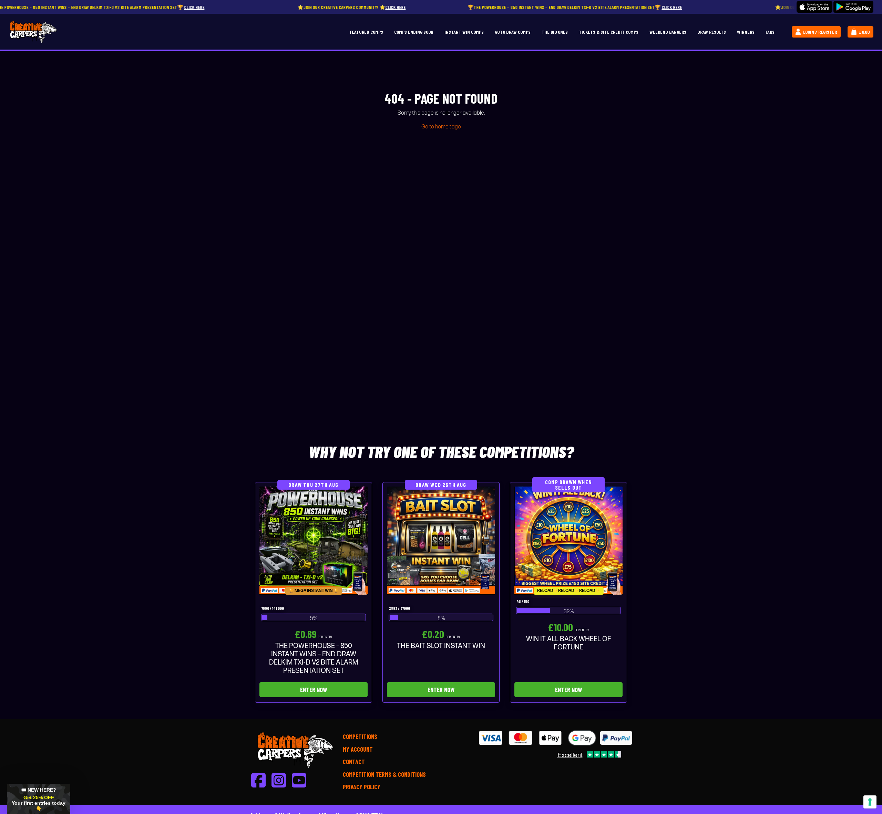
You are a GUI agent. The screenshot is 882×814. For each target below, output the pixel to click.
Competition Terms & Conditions (384, 774)
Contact (354, 761)
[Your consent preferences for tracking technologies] (869, 801)
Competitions (360, 736)
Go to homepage (441, 127)
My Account (358, 749)
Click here (141, 7)
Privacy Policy (361, 787)
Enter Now (313, 689)
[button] (38, 799)
